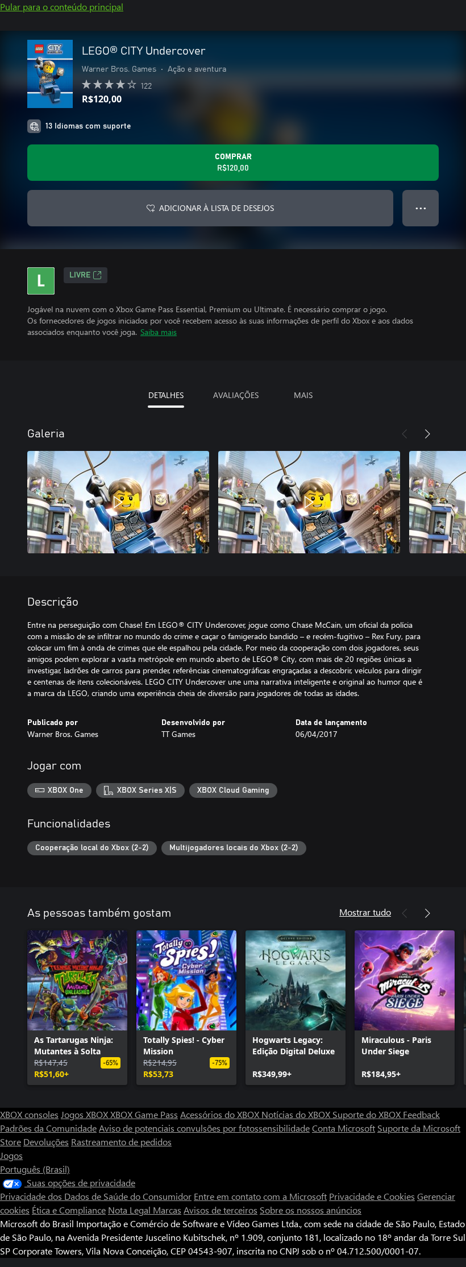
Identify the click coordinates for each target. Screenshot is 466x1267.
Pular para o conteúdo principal (61, 7)
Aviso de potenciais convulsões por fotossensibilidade (204, 1128)
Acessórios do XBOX (220, 1114)
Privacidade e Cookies (372, 1196)
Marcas (167, 1210)
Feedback (421, 1114)
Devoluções (46, 1142)
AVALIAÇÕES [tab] (236, 395)
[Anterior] (404, 434)
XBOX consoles (29, 1114)
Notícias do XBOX (296, 1114)
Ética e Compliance (69, 1210)
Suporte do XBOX (367, 1114)
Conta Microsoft (343, 1128)
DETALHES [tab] (166, 395)
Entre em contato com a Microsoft (260, 1196)
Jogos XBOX (85, 1114)
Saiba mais (158, 331)
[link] (77, 1007)
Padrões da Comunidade (48, 1128)
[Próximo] (427, 434)
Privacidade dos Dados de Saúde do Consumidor (96, 1196)
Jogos (11, 1155)
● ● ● (420, 208)
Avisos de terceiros (220, 1210)
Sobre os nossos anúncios (310, 1210)
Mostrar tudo (365, 912)
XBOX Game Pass (144, 1114)
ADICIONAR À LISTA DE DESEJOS (216, 207)
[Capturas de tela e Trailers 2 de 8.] (309, 502)
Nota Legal (130, 1210)
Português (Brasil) (35, 1169)
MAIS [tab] (303, 395)
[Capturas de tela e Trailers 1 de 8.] (118, 502)
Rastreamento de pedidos (121, 1142)
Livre (79, 275)
